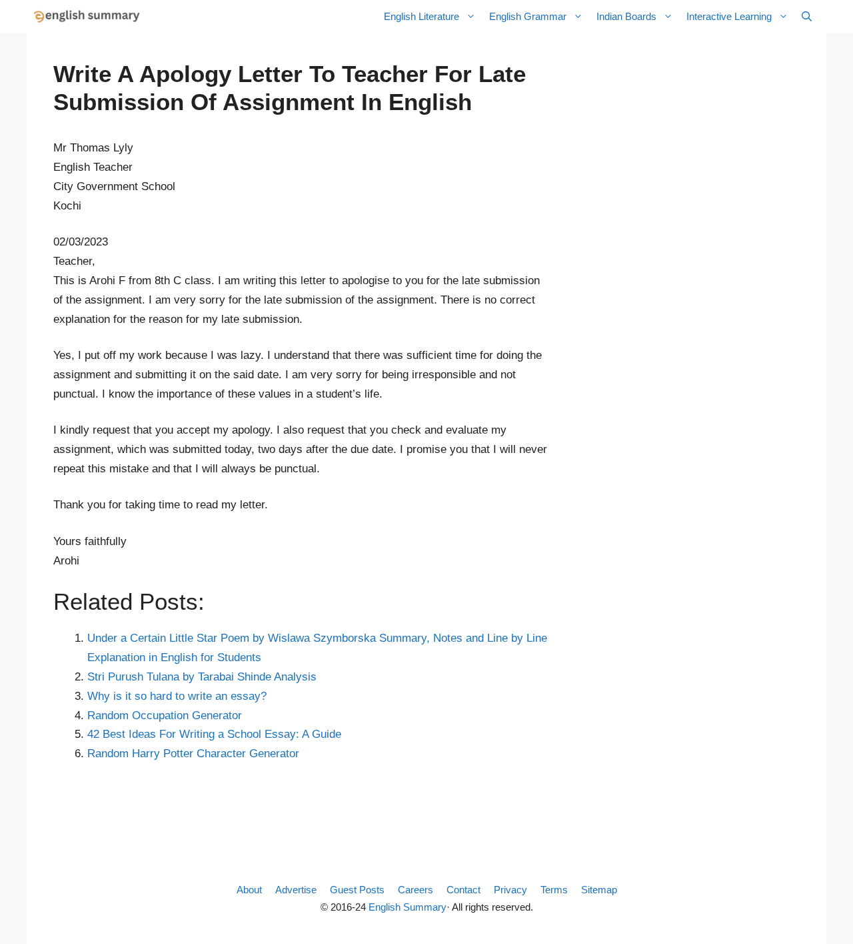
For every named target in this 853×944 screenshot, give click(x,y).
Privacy (510, 889)
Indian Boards (626, 16)
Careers (415, 889)
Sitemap (599, 889)
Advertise (296, 889)
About (249, 889)
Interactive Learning (729, 16)
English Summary (407, 907)
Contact (463, 889)
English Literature (421, 16)
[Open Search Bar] (806, 17)
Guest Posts (357, 889)
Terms (554, 889)
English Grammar (527, 16)
